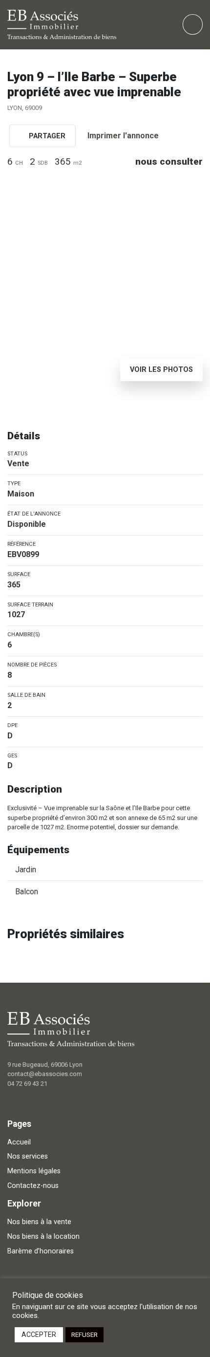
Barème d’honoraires (40, 1251)
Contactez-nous (33, 1186)
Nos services (27, 1156)
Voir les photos (161, 370)
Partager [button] (46, 136)
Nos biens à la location (43, 1236)
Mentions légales (34, 1171)
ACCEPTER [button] (38, 1334)
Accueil (19, 1142)
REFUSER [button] (84, 1334)
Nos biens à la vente (39, 1222)
